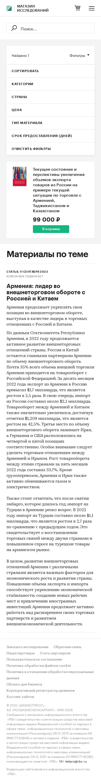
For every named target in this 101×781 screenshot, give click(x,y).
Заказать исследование (27, 647)
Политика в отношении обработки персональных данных (50, 675)
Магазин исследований (33, 8)
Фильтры (77, 55)
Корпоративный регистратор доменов (40, 691)
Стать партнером (55, 653)
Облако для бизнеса (24, 684)
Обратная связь (67, 647)
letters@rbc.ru (76, 760)
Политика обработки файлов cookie (38, 666)
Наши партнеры (20, 653)
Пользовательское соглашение (34, 659)
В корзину (51, 229)
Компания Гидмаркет (24, 276)
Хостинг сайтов (20, 697)
